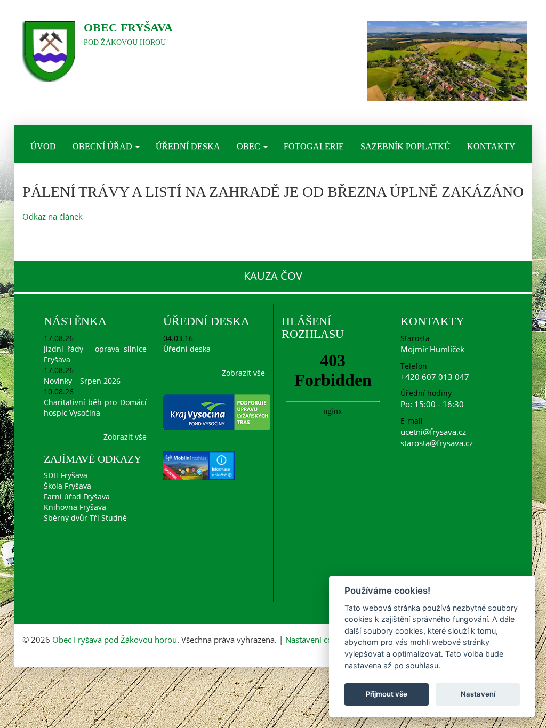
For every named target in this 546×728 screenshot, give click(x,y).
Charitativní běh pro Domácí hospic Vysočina (95, 407)
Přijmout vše (386, 694)
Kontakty (491, 146)
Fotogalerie (314, 146)
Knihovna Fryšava (75, 507)
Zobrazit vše (125, 437)
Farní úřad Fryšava (77, 496)
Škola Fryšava (67, 486)
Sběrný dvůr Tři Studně (85, 518)
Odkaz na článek (52, 216)
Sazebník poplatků (405, 146)
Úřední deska (188, 146)
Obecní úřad (103, 146)
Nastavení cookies (318, 639)
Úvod (43, 146)
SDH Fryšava (65, 475)
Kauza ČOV (273, 276)
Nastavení (478, 694)
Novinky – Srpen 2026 (82, 381)
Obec (249, 146)
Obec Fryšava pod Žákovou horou (114, 639)
